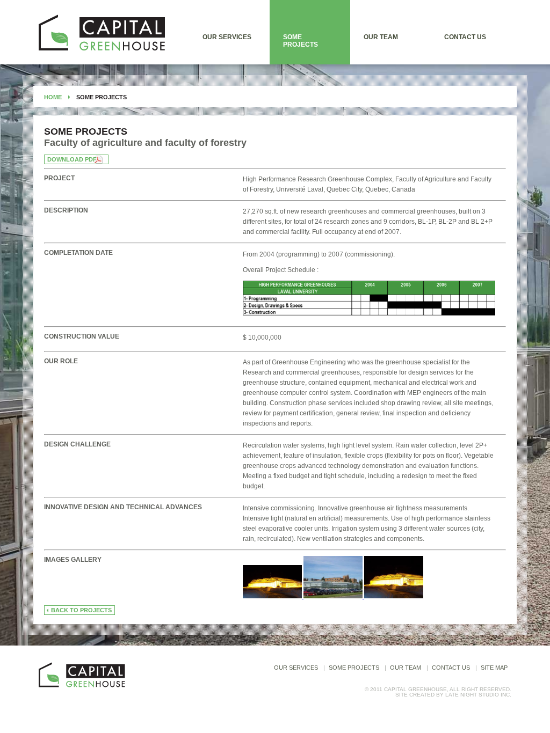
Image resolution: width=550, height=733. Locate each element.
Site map (494, 667)
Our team (381, 37)
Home (53, 97)
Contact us (465, 37)
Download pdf (72, 159)
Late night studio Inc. (478, 695)
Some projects (300, 40)
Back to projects (81, 610)
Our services (226, 37)
